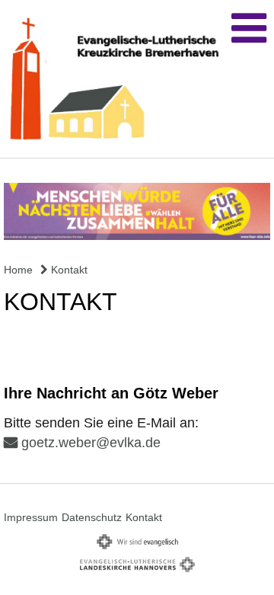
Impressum (31, 517)
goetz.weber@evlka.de (91, 442)
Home (18, 270)
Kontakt (68, 270)
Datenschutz (92, 517)
